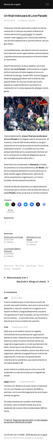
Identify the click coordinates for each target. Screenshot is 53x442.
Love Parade (26, 34)
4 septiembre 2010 (27, 382)
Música (24, 20)
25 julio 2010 (9, 20)
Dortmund (16, 78)
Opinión (31, 20)
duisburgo (31, 266)
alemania (9, 266)
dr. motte (20, 266)
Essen (44, 75)
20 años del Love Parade (13, 237)
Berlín (19, 38)
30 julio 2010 (16, 298)
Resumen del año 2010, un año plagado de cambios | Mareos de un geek (26, 421)
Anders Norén (19, 438)
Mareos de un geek (12, 4)
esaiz (6, 382)
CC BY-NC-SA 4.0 (12, 435)
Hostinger (39, 438)
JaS (6, 298)
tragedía (17, 269)
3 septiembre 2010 (20, 327)
